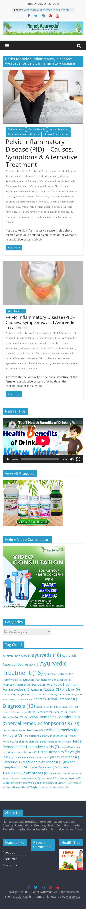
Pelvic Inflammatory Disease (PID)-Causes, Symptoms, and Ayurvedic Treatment (40, 322)
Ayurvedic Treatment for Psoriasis (24, 684)
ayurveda (46, 655)
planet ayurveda (64, 757)
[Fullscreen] (78, 459)
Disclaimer (10, 859)
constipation (24, 699)
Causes (37, 689)
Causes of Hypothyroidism (18, 694)
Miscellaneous (16, 311)
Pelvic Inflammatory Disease (23, 134)
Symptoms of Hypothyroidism (22, 782)
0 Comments (73, 171)
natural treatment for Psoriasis (31, 757)
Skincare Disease (39, 767)
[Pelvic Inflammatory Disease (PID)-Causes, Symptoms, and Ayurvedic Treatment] (43, 264)
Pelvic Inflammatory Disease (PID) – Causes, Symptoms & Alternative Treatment (41, 153)
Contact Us (10, 865)
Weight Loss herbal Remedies (48, 787)
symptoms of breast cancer (21, 778)
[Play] (8, 459)
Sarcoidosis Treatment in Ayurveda (31, 762)
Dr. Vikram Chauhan (48, 171)
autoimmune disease (17, 656)
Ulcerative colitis (17, 787)
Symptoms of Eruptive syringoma (59, 778)
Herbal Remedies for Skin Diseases (45, 736)
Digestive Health (45, 707)
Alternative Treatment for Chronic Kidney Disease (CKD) (46, 12)
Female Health (36, 129)
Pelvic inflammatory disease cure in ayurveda (43, 211)
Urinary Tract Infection (56, 134)
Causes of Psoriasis (45, 694)
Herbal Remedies (59, 129)
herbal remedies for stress (55, 741)
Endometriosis (16, 129)
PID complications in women (21, 368)
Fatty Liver (63, 707)
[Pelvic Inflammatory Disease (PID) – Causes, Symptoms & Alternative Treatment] (43, 72)
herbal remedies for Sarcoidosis (23, 730)
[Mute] (72, 459)
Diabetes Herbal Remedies (54, 699)
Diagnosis (19, 705)
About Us (9, 852)
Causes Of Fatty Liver (62, 689)
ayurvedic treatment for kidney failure (46, 679)
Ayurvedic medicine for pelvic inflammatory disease (34, 181)
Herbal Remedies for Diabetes (47, 712)
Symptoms (36, 773)
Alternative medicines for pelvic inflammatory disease (39, 176)
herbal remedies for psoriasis (43, 723)
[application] (43, 440)
